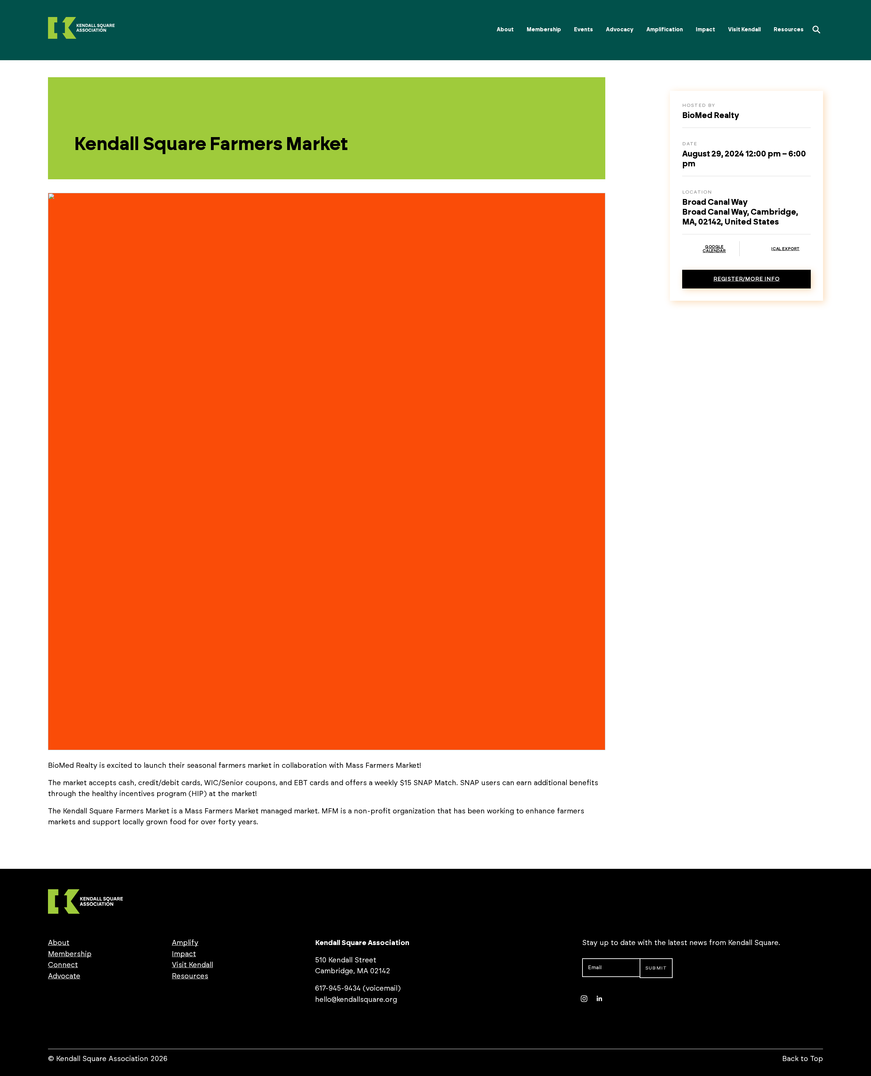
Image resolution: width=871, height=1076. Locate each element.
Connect (63, 965)
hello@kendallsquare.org (356, 999)
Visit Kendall (744, 29)
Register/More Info (746, 279)
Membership (544, 29)
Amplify (185, 942)
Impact (705, 29)
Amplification (664, 29)
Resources (789, 29)
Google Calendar (714, 249)
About (505, 29)
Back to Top (802, 1058)
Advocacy (620, 29)
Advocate (64, 976)
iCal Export (785, 249)
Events (583, 29)
